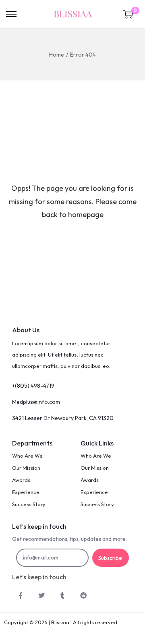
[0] (128, 14)
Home (56, 54)
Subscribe (110, 558)
